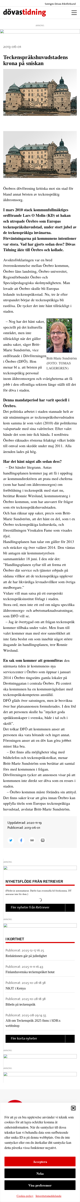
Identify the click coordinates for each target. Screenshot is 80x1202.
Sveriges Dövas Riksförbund (60, 4)
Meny (73, 13)
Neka (40, 1173)
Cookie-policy (25, 1196)
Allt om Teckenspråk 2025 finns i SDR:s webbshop (33, 1023)
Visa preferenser (40, 1185)
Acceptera (40, 1161)
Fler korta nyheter (24, 1038)
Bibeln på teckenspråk (20, 1004)
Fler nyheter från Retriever (30, 907)
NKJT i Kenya (16, 988)
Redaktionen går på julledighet (26, 956)
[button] (73, 1108)
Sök (58, 13)
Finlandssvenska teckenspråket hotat (30, 972)
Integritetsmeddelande (48, 1196)
